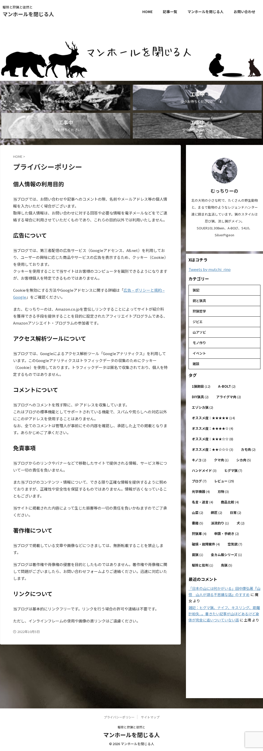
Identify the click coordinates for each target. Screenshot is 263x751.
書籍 (197, 523)
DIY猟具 (200, 396)
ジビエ (198, 321)
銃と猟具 (199, 300)
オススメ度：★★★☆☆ (212, 438)
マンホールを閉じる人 (28, 14)
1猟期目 (201, 386)
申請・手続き (226, 533)
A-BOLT (227, 386)
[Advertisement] (224, 661)
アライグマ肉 (228, 396)
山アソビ (199, 332)
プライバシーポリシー (119, 717)
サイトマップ (150, 717)
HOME (147, 11)
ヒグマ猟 (233, 470)
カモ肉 (248, 449)
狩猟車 (199, 533)
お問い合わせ (244, 11)
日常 (235, 512)
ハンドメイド (204, 470)
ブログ (199, 481)
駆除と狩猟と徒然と (131, 727)
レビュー (224, 481)
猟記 (196, 290)
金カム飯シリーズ (226, 554)
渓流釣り (220, 523)
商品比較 (230, 502)
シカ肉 (243, 459)
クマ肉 (221, 459)
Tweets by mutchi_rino (210, 269)
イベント (199, 353)
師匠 (216, 512)
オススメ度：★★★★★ (213, 417)
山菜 (197, 512)
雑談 (196, 363)
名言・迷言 (202, 502)
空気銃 (235, 544)
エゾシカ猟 (202, 407)
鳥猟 (226, 565)
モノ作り (199, 342)
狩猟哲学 (199, 311)
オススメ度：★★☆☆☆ (212, 449)
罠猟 (197, 554)
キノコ (199, 459)
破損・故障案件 (206, 544)
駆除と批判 (202, 565)
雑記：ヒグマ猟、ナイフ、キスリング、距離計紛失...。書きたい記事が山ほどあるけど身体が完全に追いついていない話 (224, 613)
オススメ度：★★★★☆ (212, 428)
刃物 (223, 491)
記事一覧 (170, 11)
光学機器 (201, 491)
